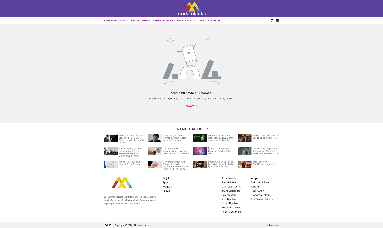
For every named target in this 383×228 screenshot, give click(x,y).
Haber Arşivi (257, 190)
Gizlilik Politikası (260, 182)
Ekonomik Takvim (231, 207)
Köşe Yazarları (229, 178)
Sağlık (166, 178)
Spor (165, 182)
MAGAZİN (158, 20)
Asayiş (166, 190)
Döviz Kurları (228, 195)
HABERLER (110, 20)
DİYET (202, 20)
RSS (109, 225)
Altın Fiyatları (228, 199)
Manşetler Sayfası (231, 186)
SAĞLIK (123, 20)
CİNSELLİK (214, 20)
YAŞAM (135, 20)
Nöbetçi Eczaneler (231, 211)
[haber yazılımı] (272, 225)
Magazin (167, 186)
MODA (170, 20)
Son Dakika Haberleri (263, 199)
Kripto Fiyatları (229, 203)
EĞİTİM (146, 20)
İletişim (255, 186)
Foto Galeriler (229, 182)
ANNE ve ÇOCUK (186, 20)
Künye (254, 178)
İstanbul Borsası (230, 190)
